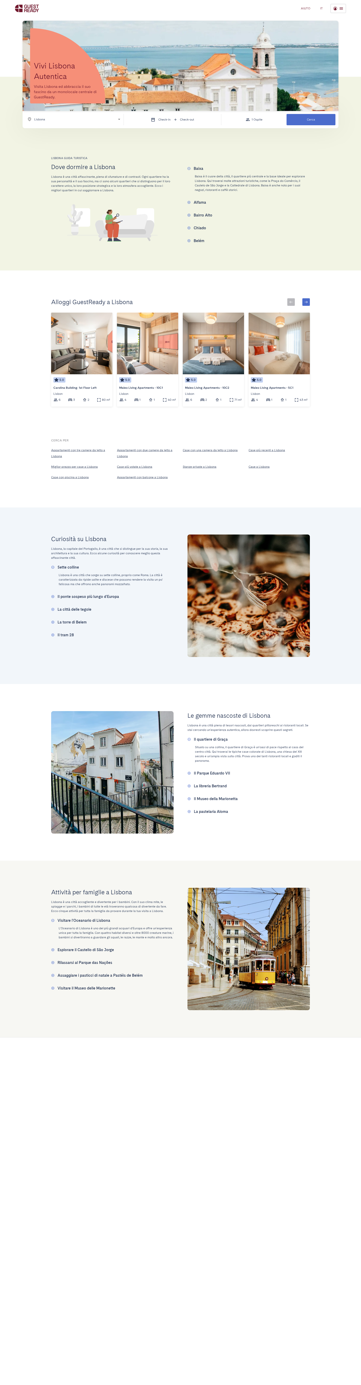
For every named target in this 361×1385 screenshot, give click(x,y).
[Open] (119, 119)
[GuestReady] (27, 8)
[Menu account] (338, 8)
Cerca (311, 119)
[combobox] (72, 119)
